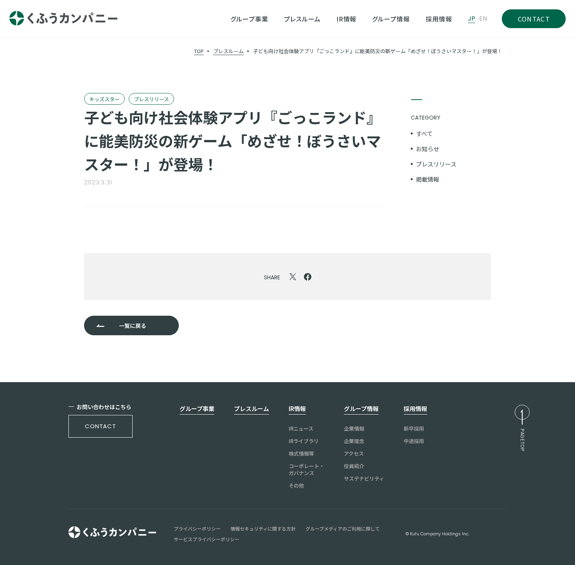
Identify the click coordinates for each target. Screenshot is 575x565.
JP (471, 19)
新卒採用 (414, 428)
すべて (424, 133)
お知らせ (427, 149)
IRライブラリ (304, 441)
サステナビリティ (364, 478)
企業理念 (354, 441)
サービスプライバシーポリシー (206, 539)
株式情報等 (301, 453)
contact (100, 426)
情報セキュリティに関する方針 (263, 528)
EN (483, 19)
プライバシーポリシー (197, 528)
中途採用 (414, 441)
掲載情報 (427, 179)
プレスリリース (436, 164)
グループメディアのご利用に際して (342, 528)
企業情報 (354, 428)
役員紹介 (354, 466)
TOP (199, 51)
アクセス (354, 453)
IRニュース (301, 428)
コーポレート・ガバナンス (306, 470)
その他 (296, 485)
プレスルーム (228, 51)
